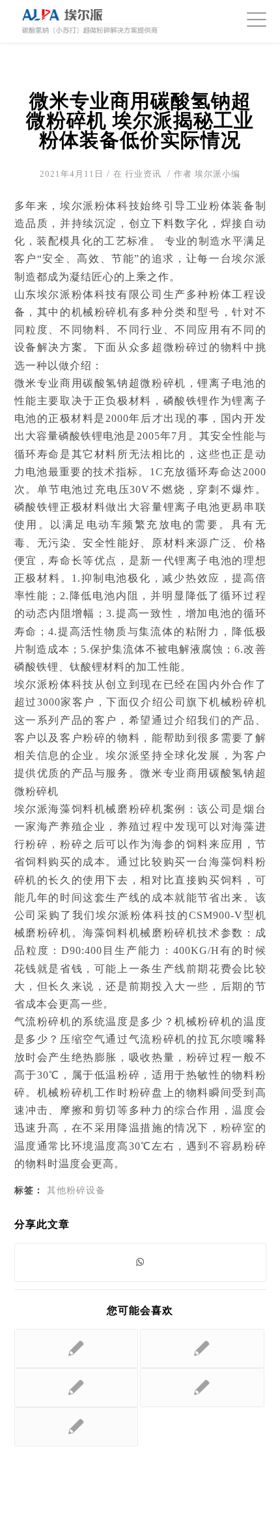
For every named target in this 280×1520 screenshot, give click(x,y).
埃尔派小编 (217, 174)
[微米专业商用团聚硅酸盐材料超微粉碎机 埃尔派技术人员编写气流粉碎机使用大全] (202, 1387)
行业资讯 (143, 174)
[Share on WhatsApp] (140, 1262)
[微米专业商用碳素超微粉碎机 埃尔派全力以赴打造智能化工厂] (202, 1348)
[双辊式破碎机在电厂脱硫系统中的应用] (76, 1348)
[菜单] (250, 19)
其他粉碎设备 (76, 1190)
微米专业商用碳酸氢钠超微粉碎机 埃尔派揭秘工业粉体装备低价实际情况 (140, 120)
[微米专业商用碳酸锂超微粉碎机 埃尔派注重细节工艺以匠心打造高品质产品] (76, 1426)
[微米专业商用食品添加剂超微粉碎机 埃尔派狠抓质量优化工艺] (76, 1387)
